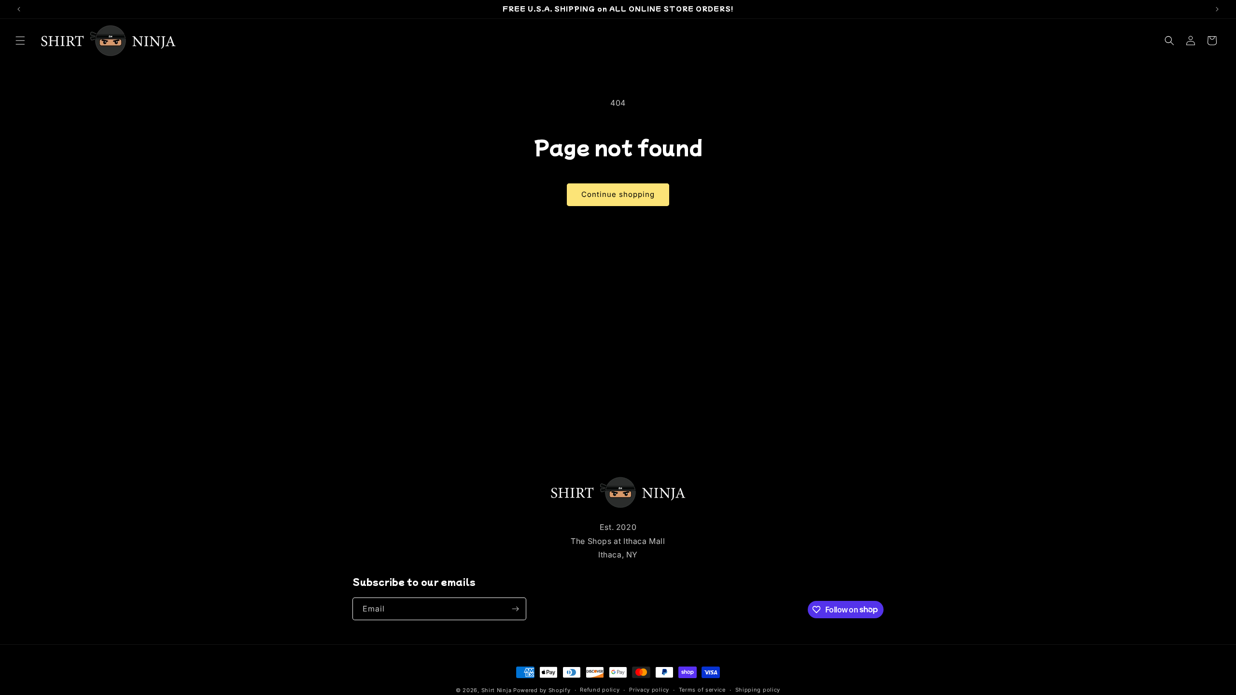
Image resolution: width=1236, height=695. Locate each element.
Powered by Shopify (542, 690)
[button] (20, 40)
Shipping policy (758, 689)
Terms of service (702, 689)
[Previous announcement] (18, 9)
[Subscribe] (515, 609)
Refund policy (599, 689)
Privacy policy (649, 689)
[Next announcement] (1217, 9)
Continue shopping (618, 194)
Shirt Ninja (497, 690)
